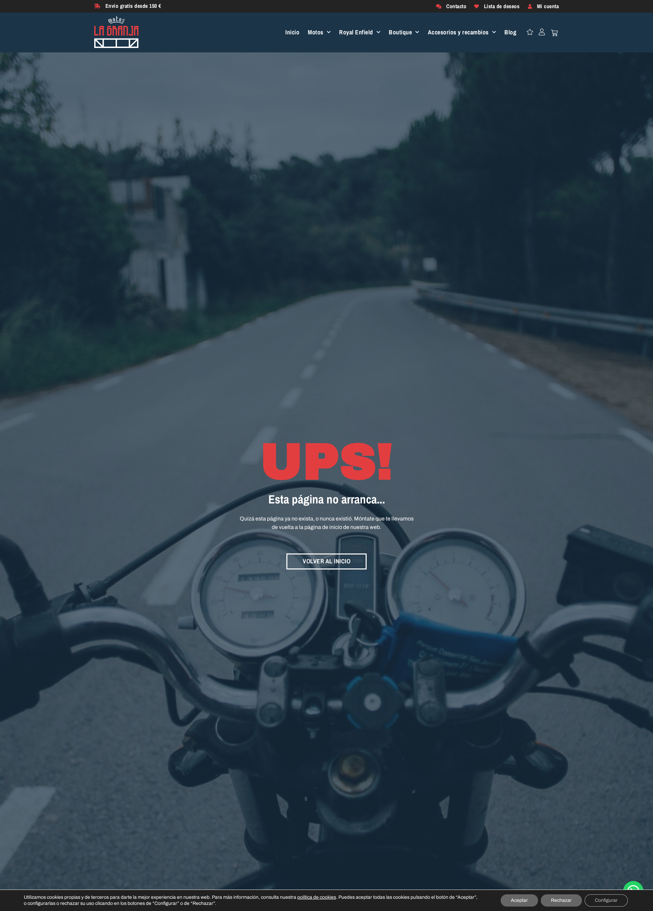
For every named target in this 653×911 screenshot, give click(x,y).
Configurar (606, 900)
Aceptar (519, 900)
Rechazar (561, 900)
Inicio (292, 32)
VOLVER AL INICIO (326, 561)
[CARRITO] (554, 33)
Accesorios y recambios (458, 32)
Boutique (400, 32)
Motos (315, 32)
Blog (510, 32)
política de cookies (316, 897)
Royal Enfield (356, 32)
